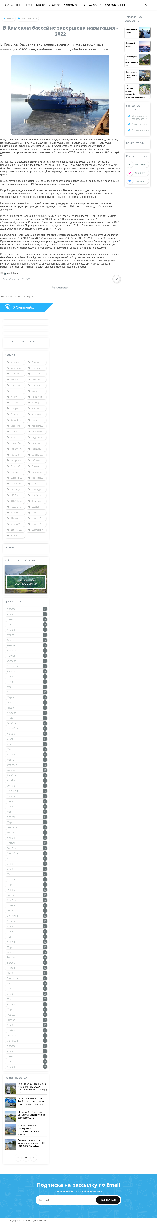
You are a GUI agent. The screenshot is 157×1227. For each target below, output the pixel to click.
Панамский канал (39, 448)
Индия (14, 396)
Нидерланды (38, 437)
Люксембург (38, 431)
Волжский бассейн (18, 385)
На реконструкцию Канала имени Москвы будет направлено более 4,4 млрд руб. (32, 1088)
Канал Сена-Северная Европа (18, 419)
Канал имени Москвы (39, 414)
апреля (11, 629)
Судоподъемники (39, 472)
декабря (11, 650)
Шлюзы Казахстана (18, 518)
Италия (35, 408)
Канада (14, 414)
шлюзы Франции (39, 524)
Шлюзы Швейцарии (18, 529)
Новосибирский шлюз (18, 443)
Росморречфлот (140, 124)
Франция (36, 500)
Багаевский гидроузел (18, 367)
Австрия (15, 362)
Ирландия (37, 396)
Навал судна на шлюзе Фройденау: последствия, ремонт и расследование (31, 1101)
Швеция (36, 506)
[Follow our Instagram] (137, 172)
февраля (12, 640)
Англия (35, 362)
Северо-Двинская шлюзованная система (18, 466)
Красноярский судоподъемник (131, 60)
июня (10, 619)
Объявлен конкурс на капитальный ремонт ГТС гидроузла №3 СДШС (31, 1143)
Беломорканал (39, 367)
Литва (14, 431)
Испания (15, 402)
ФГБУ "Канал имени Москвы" (18, 500)
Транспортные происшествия (39, 477)
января (11, 645)
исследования (39, 402)
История (15, 408)
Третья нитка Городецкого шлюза (18, 483)
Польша (15, 454)
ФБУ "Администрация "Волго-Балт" (18, 489)
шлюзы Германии (39, 512)
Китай (34, 419)
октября (11, 661)
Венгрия (36, 379)
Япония (14, 535)
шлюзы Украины (18, 524)
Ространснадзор (140, 130)
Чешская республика (18, 506)
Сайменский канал (39, 460)
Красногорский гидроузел (18, 425)
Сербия (35, 466)
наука (13, 437)
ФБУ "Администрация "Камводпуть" (18, 495)
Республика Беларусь (18, 460)
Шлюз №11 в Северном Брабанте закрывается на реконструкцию (31, 1115)
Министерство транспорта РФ (140, 117)
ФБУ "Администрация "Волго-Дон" (39, 489)
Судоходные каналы (18, 477)
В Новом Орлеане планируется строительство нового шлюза (29, 1129)
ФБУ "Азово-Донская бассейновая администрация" (39, 495)
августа (11, 609)
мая (9, 624)
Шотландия (37, 529)
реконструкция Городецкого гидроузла (39, 454)
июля (10, 614)
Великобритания (18, 379)
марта (10, 635)
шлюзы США (38, 518)
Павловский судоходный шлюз (131, 75)
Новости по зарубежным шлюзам (18, 448)
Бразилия (36, 373)
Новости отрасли (39, 443)
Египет (14, 391)
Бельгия (15, 373)
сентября (12, 666)
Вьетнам (36, 385)
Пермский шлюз (130, 44)
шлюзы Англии (18, 512)
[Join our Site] (137, 180)
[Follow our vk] (137, 164)
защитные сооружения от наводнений (39, 391)
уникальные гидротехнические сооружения (39, 483)
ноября (11, 655)
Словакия (15, 472)
